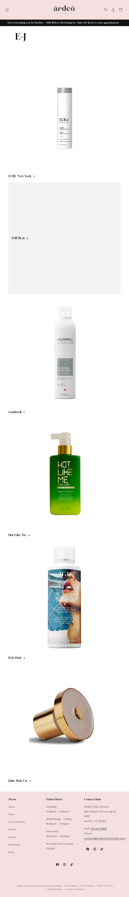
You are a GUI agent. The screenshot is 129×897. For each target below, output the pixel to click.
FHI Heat (18, 238)
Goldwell (15, 412)
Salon (11, 806)
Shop (11, 814)
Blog (11, 852)
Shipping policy (54, 889)
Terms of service (105, 886)
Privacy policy (70, 886)
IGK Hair (15, 658)
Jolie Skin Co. (18, 780)
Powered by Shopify (51, 886)
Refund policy (87, 886)
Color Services (16, 821)
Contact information (75, 889)
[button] (7, 9)
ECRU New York (20, 176)
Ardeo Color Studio (33, 886)
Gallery (12, 837)
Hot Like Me (17, 535)
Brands (12, 829)
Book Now (14, 844)
